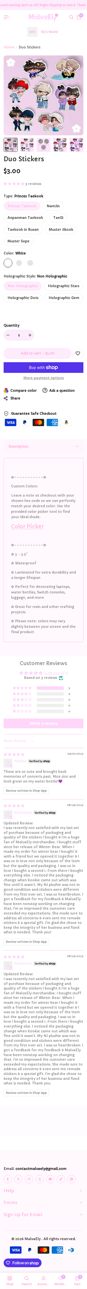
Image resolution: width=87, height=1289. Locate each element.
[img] (14, 754)
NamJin (53, 206)
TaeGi (58, 217)
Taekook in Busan (23, 229)
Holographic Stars (63, 286)
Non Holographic (22, 286)
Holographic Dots (22, 298)
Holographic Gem (64, 298)
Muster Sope (18, 241)
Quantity (11, 325)
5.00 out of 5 (56, 673)
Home (9, 47)
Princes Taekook (21, 206)
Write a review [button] (43, 723)
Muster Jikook (61, 229)
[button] (14, 184)
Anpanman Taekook (25, 217)
